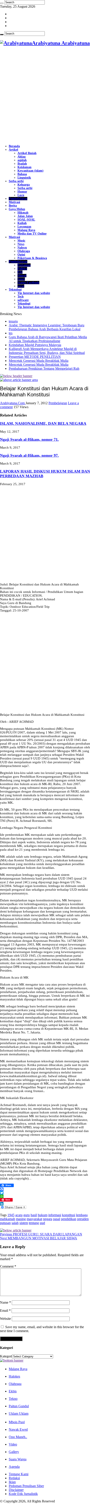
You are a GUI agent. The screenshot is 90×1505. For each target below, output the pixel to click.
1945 (10, 1215)
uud (42, 1223)
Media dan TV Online (32, 233)
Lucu (20, 195)
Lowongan (24, 226)
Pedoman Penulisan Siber (26, 1486)
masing (21, 1219)
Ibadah (22, 163)
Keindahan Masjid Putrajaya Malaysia (35, 345)
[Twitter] (45, 1193)
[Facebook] (45, 1189)
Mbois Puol (17, 1422)
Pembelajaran (18, 198)
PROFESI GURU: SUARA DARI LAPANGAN (41, 1234)
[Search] (1, 3)
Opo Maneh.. (18, 1437)
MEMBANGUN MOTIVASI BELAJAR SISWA (38, 1238)
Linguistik (24, 177)
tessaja (13, 321)
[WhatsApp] (45, 1196)
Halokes (14, 1376)
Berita (13, 205)
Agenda (14, 1466)
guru (26, 1215)
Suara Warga (17, 1459)
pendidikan (68, 1219)
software (23, 300)
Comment (8, 1266)
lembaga (82, 1215)
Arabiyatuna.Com (13, 403)
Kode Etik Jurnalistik (23, 1494)
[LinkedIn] (45, 1203)
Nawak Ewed (18, 1429)
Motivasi (14, 202)
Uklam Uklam (18, 1413)
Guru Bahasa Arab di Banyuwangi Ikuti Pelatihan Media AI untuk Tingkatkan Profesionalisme (48, 339)
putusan (5, 1223)
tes (10, 333)
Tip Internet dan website (33, 293)
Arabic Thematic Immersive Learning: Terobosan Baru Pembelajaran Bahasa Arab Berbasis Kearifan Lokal (46, 327)
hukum (42, 1215)
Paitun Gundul (19, 1406)
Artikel (13, 149)
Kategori (6, 1356)
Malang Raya (26, 230)
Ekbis (13, 1391)
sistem (23, 1223)
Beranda (14, 146)
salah (15, 1223)
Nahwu (22, 247)
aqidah (22, 160)
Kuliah (22, 223)
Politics (22, 268)
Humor (22, 191)
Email (5, 1310)
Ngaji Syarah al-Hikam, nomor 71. (29, 439)
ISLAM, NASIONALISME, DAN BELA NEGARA (43, 423)
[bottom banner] (11, 1360)
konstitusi (68, 1215)
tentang (34, 1223)
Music (21, 240)
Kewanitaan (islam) (30, 170)
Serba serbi (16, 181)
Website (5, 1318)
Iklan (12, 1482)
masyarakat (34, 1219)
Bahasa (22, 174)
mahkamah (7, 1219)
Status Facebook (28, 282)
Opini (21, 254)
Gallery (14, 1452)
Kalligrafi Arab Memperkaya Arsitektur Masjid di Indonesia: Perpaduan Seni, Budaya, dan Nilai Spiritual (47, 351)
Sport (21, 279)
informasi (54, 1215)
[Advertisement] (45, 96)
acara (18, 1215)
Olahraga (23, 251)
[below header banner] (16, 376)
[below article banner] (15, 1230)
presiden (83, 1219)
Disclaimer (16, 1490)
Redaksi (14, 1478)
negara (47, 1219)
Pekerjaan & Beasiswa (32, 258)
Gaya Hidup (17, 209)
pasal (56, 1219)
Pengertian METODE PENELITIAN (35, 357)
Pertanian (24, 265)
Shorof (21, 275)
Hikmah (22, 212)
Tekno (13, 1398)
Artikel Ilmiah (26, 153)
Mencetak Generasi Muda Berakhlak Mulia (38, 360)
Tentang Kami (18, 1474)
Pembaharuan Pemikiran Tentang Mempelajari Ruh (44, 368)
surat (20, 286)
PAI (19, 272)
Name (5, 1302)
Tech (20, 296)
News (20, 244)
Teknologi (15, 289)
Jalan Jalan (25, 216)
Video (13, 1444)
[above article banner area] (19, 380)
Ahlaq (21, 156)
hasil (34, 1215)
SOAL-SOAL (26, 219)
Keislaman (24, 167)
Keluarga (23, 184)
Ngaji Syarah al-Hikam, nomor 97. (29, 455)
